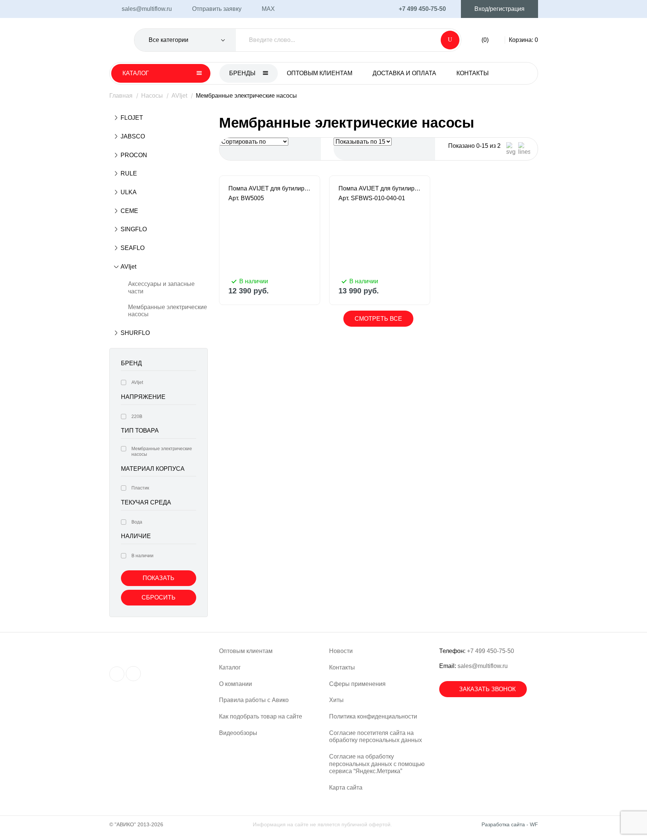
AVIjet (179, 95)
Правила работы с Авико (254, 700)
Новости (341, 651)
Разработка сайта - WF (510, 824)
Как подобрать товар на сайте (260, 716)
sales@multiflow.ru (483, 666)
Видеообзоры (238, 733)
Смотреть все (378, 318)
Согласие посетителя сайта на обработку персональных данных (375, 737)
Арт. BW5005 (246, 198)
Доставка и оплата (404, 73)
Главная (121, 95)
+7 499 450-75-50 (490, 651)
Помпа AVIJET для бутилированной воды (269, 188)
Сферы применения (357, 684)
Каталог (230, 667)
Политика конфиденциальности (373, 716)
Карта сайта (345, 787)
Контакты (472, 73)
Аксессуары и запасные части (161, 288)
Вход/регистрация (499, 9)
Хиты (336, 700)
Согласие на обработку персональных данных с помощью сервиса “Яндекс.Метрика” (377, 763)
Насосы (152, 95)
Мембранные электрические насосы (167, 311)
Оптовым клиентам (319, 73)
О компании (235, 684)
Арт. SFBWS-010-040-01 (371, 198)
